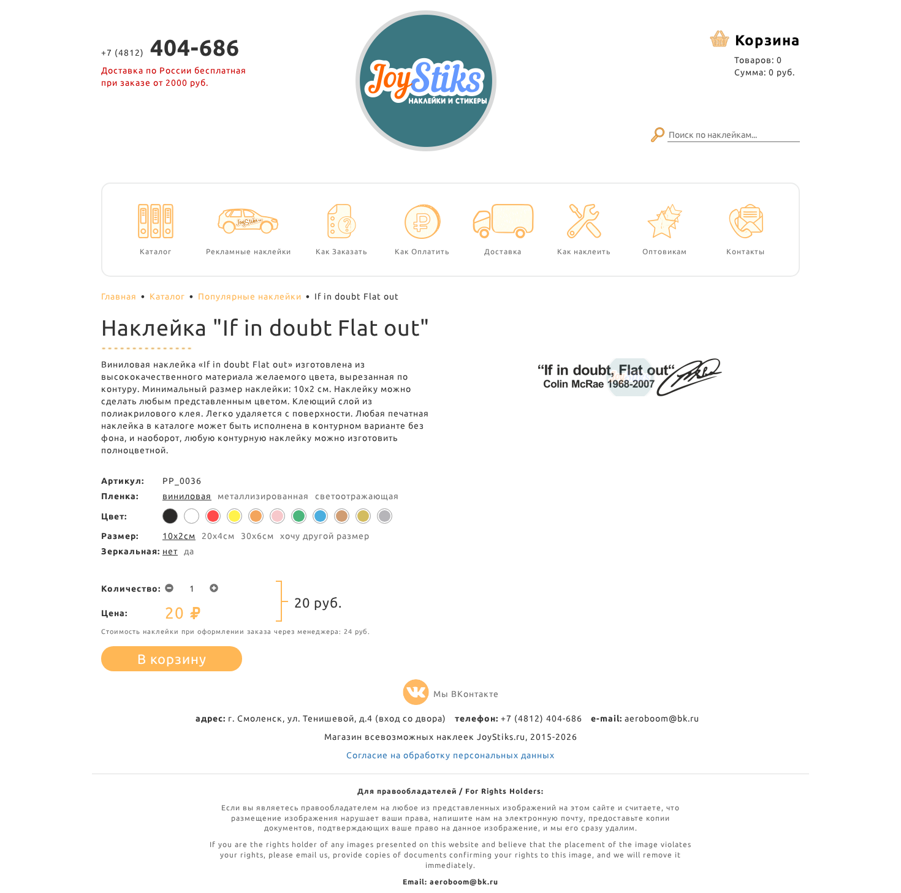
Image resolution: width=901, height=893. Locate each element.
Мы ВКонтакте (466, 694)
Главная (119, 296)
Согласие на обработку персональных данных (450, 755)
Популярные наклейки (250, 296)
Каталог (167, 296)
